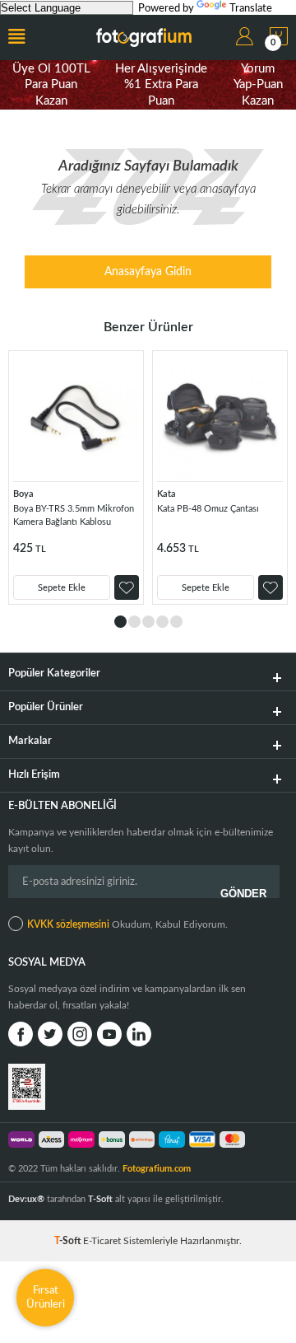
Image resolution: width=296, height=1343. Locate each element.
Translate (250, 8)
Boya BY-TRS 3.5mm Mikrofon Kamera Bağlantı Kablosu (73, 515)
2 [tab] (134, 621)
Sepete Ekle (62, 587)
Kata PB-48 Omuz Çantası (208, 508)
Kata (166, 493)
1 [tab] (120, 621)
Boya (23, 493)
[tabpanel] (76, 477)
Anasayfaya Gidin (148, 272)
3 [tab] (148, 621)
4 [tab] (162, 621)
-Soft (68, 1241)
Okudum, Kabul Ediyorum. (127, 924)
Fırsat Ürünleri (45, 1297)
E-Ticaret (102, 1241)
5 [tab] (176, 621)
